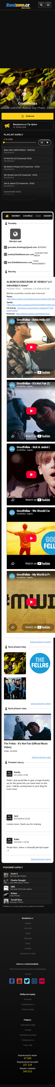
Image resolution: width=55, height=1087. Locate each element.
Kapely (28, 923)
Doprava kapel (28, 1009)
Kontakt (28, 1030)
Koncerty (28, 928)
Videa (28, 933)
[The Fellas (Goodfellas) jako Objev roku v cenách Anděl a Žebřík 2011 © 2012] (15, 688)
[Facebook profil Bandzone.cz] (12, 981)
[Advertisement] (27, 39)
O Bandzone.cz (28, 1040)
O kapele (28, 216)
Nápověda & (28, 1025)
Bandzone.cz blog (27, 954)
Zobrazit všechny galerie (41, 704)
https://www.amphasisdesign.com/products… (28, 827)
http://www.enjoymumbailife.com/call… (25, 792)
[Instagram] (34, 981)
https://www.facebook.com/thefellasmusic (33, 314)
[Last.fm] (42, 981)
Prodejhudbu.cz (28, 1004)
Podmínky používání (28, 1035)
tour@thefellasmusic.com (20, 262)
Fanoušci (28, 938)
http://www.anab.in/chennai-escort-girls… (26, 795)
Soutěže (27, 948)
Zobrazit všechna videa (41, 757)
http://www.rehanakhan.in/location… (24, 797)
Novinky (16, 216)
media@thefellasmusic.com (21, 254)
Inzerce (28, 974)
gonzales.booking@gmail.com (22, 247)
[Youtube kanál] (19, 981)
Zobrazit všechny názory (41, 859)
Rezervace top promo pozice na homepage (28, 969)
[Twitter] (27, 981)
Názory (48, 216)
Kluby (28, 943)
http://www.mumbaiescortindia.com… (24, 803)
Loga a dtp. (28, 1045)
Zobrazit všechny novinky (40, 642)
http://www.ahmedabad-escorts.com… (25, 800)
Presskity (28, 999)
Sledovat (30, 116)
